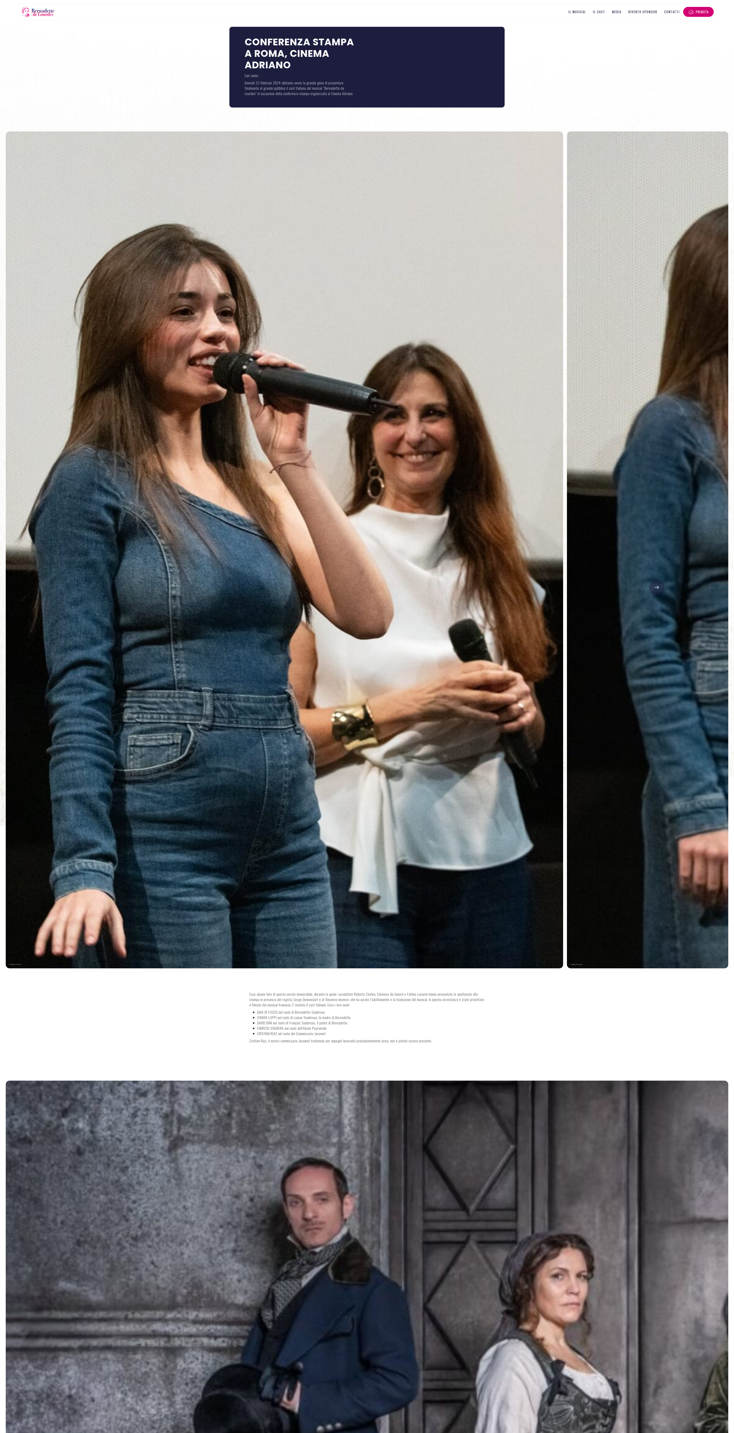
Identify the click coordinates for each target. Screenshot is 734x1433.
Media (616, 11)
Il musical (577, 11)
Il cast (599, 11)
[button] (657, 587)
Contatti (672, 11)
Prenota (702, 11)
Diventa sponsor (642, 11)
